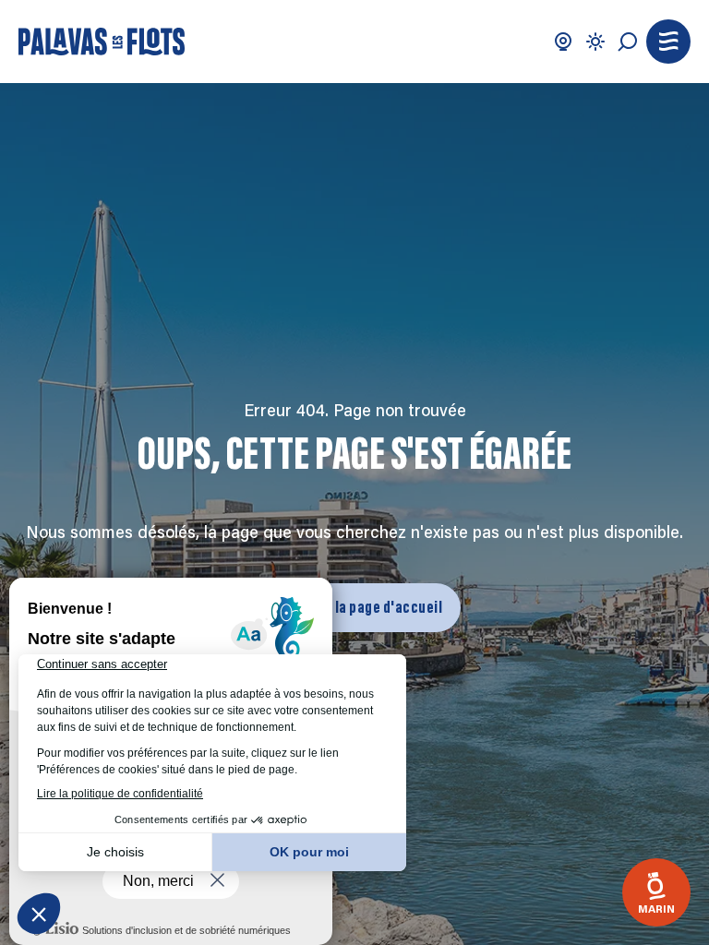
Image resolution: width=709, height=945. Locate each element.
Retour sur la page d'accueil (354, 607)
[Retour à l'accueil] (101, 41)
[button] (668, 41)
